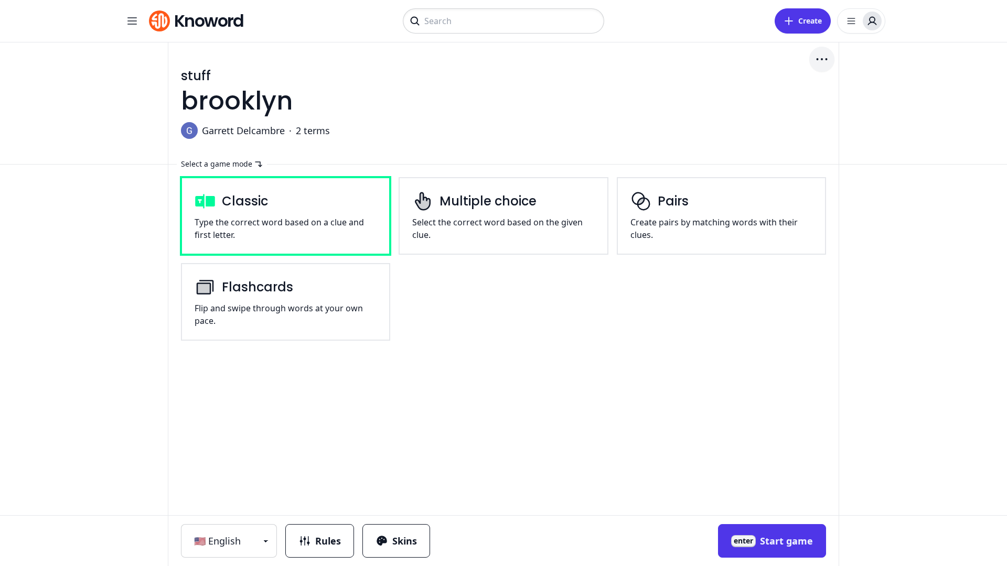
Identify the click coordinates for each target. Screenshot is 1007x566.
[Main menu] (132, 20)
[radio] (285, 216)
